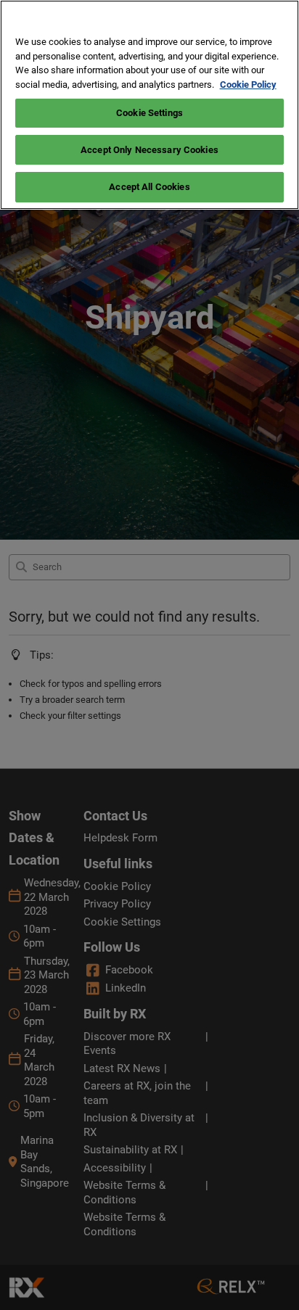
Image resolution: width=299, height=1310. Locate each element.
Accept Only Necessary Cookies (149, 149)
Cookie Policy (248, 84)
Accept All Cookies (149, 186)
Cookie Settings (149, 112)
